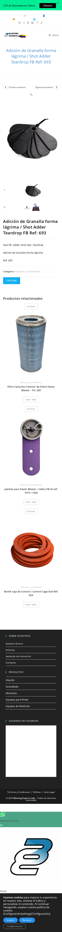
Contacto (11, 662)
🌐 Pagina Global (41, 19)
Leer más (31, 399)
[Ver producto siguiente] (56, 87)
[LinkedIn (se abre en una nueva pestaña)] (28, 22)
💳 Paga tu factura (21, 19)
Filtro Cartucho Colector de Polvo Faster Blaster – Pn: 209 (31, 388)
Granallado (12, 686)
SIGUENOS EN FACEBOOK (23, 720)
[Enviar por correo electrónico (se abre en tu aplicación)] (37, 22)
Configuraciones (14, 926)
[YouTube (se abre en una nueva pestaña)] (32, 22)
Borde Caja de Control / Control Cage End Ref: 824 (31, 593)
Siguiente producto (44, 87)
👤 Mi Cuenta (49, 15)
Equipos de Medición (18, 706)
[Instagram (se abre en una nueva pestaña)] (24, 22)
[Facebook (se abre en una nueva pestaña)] (20, 22)
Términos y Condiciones (18, 792)
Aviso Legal (49, 792)
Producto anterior (17, 87)
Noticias (10, 649)
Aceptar (10, 920)
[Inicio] (4, 67)
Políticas (37, 792)
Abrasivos (11, 693)
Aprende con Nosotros (18, 656)
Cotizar (12, 280)
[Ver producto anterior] (5, 87)
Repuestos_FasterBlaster (27, 271)
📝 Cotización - (31, 15)
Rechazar (27, 920)
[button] (31, 94)
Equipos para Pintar (17, 699)
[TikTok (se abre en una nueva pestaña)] (41, 22)
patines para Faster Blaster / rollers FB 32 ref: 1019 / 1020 (31, 490)
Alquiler (10, 680)
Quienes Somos (14, 643)
